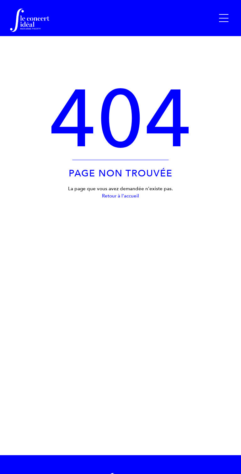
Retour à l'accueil (120, 196)
